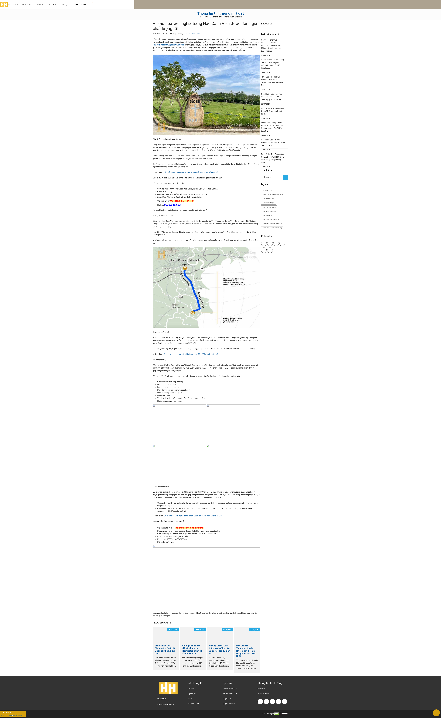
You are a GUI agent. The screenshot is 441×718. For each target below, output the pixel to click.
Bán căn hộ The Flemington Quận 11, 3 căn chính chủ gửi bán (165, 649)
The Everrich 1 (269, 207)
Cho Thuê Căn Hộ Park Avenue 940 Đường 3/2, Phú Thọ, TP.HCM (273, 142)
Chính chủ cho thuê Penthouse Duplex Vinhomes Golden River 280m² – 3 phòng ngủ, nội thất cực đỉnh (271, 45)
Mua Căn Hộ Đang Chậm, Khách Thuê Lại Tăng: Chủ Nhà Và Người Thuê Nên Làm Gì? (272, 127)
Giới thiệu (191, 689)
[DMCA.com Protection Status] (281, 714)
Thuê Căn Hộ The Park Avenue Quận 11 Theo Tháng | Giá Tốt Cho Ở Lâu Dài (272, 81)
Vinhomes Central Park (272, 224)
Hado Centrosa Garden (273, 194)
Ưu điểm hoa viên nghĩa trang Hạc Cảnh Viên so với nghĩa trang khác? (193, 516)
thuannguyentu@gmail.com (166, 704)
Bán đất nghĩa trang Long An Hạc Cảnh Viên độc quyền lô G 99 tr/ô (191, 172)
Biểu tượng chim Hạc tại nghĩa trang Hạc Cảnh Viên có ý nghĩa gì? (191, 354)
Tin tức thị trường (263, 694)
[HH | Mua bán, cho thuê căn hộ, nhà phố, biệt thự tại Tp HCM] (4, 4)
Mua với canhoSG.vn (230, 694)
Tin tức (198, 34)
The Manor (268, 215)
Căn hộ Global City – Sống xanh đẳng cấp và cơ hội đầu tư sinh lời (219, 649)
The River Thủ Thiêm (271, 219)
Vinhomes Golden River (272, 228)
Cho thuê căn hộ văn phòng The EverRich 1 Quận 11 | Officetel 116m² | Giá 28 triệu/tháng (272, 64)
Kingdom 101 (268, 198)
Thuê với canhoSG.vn (230, 689)
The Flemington (270, 211)
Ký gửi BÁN (227, 699)
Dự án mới (261, 689)
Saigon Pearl (269, 203)
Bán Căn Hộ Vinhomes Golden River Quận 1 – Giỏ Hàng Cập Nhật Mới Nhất (246, 650)
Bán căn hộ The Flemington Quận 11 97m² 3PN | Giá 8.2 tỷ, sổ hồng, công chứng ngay (272, 158)
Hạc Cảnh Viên (190, 34)
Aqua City (267, 190)
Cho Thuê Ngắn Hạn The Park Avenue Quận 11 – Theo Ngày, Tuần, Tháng (271, 96)
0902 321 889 (161, 699)
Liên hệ (190, 699)
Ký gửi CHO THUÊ (229, 704)
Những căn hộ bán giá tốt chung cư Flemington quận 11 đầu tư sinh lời (192, 649)
